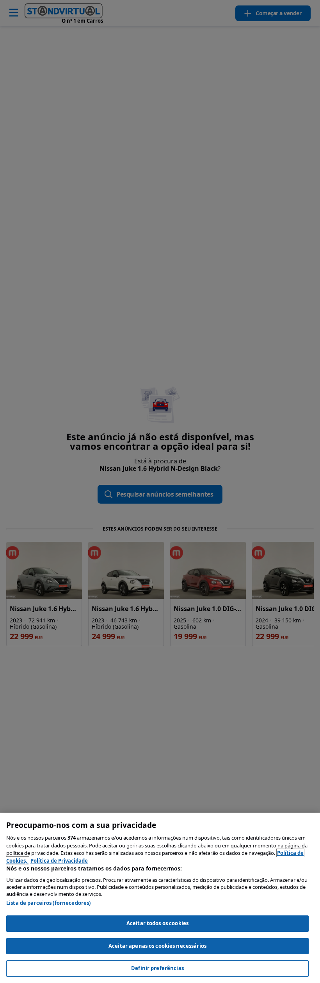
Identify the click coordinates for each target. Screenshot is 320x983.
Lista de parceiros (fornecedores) (48, 902)
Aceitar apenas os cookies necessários (157, 945)
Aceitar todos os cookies (157, 923)
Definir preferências (157, 968)
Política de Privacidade (59, 860)
